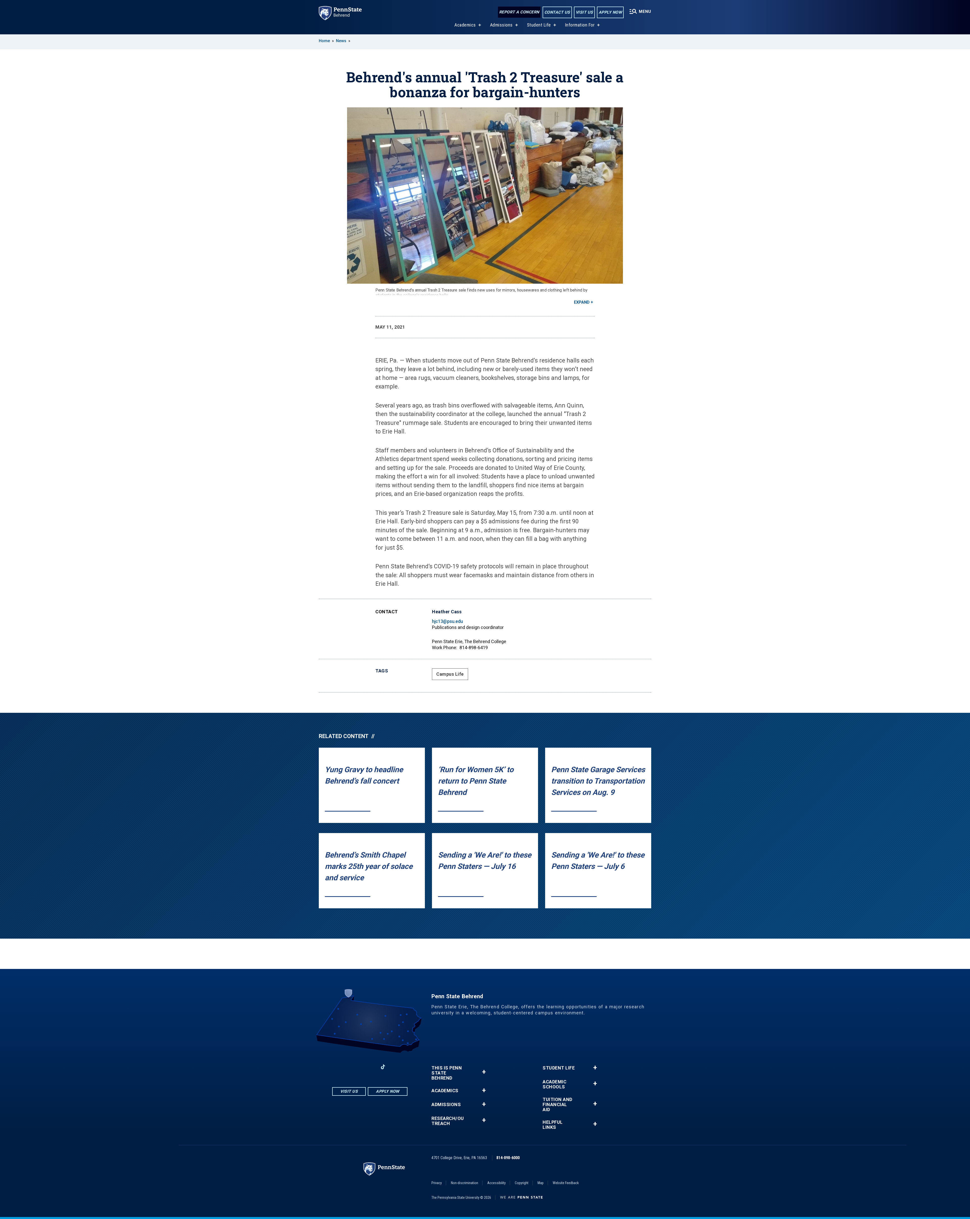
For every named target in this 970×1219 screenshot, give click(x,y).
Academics (465, 25)
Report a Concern (519, 12)
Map (541, 1183)
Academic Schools (554, 1084)
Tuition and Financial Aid (557, 1104)
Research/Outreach (447, 1121)
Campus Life (450, 674)
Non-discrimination (464, 1183)
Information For (580, 25)
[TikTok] (383, 1067)
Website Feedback (566, 1183)
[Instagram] (356, 1067)
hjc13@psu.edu (447, 621)
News (341, 40)
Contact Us (557, 12)
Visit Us (584, 12)
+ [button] (484, 1072)
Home (324, 40)
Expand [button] (582, 302)
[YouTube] (396, 1067)
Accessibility (496, 1183)
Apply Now (610, 12)
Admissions (501, 25)
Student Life (539, 25)
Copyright (521, 1183)
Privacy (436, 1183)
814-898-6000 (508, 1157)
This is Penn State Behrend (446, 1073)
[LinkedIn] (369, 1067)
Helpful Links (553, 1125)
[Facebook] (343, 1067)
